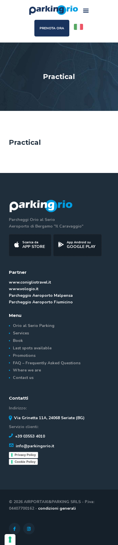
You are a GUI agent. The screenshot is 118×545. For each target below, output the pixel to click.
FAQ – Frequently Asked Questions (46, 363)
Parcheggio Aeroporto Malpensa (41, 295)
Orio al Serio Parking (33, 325)
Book (18, 340)
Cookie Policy (25, 462)
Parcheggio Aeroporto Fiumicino (41, 302)
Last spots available (32, 348)
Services (21, 333)
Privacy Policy (25, 455)
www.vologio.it (23, 289)
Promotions (24, 355)
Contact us (23, 377)
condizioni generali (57, 508)
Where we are (27, 370)
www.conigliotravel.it (30, 282)
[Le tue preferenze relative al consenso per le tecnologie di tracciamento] (10, 539)
